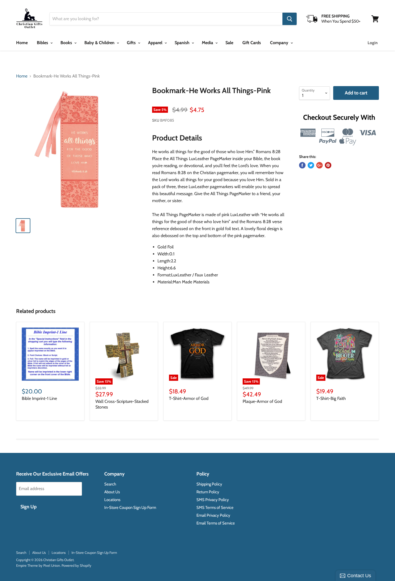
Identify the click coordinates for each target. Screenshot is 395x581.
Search (110, 484)
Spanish (183, 42)
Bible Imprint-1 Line (39, 398)
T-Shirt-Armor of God (189, 398)
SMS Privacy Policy (212, 499)
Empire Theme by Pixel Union (38, 565)
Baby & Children (100, 42)
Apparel (155, 42)
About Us (112, 492)
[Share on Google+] (319, 165)
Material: (165, 281)
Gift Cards (251, 42)
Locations (112, 499)
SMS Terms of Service (215, 507)
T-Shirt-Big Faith (331, 398)
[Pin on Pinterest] (328, 165)
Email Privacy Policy (213, 515)
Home (22, 42)
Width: (163, 253)
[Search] (289, 19)
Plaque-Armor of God (262, 401)
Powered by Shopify (76, 565)
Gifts (132, 42)
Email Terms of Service (215, 523)
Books (66, 42)
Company (279, 42)
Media (208, 42)
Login (373, 42)
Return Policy (207, 492)
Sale (229, 42)
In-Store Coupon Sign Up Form (130, 507)
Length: (164, 260)
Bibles (43, 42)
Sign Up (28, 507)
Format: (164, 274)
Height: (163, 267)
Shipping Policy (209, 484)
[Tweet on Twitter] (311, 165)
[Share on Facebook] (302, 165)
